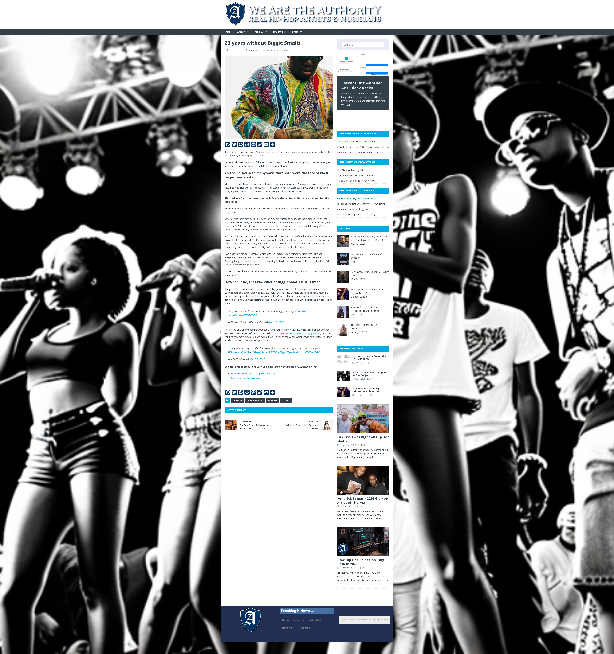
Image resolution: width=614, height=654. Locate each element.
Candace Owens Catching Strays (354, 209)
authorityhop (254, 50)
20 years (237, 400)
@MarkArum (261, 352)
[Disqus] (279, 478)
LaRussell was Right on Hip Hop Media (363, 439)
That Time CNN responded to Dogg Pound (295, 333)
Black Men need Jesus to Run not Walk (357, 180)
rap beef (272, 400)
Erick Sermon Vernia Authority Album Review (360, 152)
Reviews (278, 32)
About (241, 32)
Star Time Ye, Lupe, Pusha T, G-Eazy (356, 214)
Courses (297, 32)
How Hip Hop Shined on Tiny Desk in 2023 (360, 562)
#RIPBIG (302, 311)
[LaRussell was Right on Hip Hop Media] (363, 431)
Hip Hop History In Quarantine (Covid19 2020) (369, 358)
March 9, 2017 (275, 322)
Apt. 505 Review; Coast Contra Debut (356, 141)
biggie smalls (255, 400)
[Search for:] (363, 45)
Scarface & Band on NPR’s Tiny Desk (356, 175)
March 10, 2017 (236, 50)
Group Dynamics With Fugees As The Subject (369, 374)
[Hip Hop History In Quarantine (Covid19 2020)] (343, 362)
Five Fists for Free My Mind (351, 170)
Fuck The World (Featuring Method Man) (253, 373)
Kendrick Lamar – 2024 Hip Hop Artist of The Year (362, 500)
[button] (299, 620)
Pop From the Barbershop (245, 377)
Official (259, 32)
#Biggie (282, 352)
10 (384, 58)
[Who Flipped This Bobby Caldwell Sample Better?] (343, 394)
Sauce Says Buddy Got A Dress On (355, 198)
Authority (270, 50)
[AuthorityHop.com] (307, 26)
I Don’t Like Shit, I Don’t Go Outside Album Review (363, 146)
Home (227, 32)
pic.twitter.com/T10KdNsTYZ (242, 315)
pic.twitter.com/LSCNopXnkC (304, 352)
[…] (373, 104)
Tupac (286, 400)
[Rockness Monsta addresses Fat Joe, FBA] (363, 65)
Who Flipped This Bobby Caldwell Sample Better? (366, 390)
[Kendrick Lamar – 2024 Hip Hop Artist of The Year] (363, 492)
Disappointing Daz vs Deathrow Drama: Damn (361, 203)
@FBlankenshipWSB (238, 352)
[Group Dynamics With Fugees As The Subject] (343, 378)
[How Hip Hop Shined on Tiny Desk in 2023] (363, 554)
